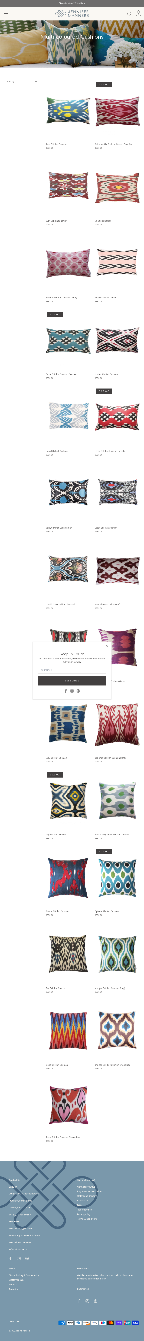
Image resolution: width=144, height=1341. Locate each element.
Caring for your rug (86, 1186)
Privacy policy (83, 1214)
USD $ (11, 1322)
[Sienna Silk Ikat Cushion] (68, 877)
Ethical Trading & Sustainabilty (24, 1275)
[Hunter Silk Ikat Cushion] (117, 340)
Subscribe (72, 680)
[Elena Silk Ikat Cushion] (68, 417)
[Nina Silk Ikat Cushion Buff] (117, 570)
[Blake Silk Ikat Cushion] (68, 1030)
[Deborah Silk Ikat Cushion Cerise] (117, 724)
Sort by (10, 81)
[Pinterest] (78, 690)
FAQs (79, 1205)
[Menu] (6, 13)
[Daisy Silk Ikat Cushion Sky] (68, 493)
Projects (13, 1284)
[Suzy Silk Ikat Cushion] (68, 187)
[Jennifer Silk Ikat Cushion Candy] (68, 263)
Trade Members (85, 1209)
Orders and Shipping (87, 1196)
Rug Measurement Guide (89, 1191)
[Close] (107, 646)
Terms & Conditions (87, 1219)
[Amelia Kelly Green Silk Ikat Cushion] (117, 800)
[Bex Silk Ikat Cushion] (68, 954)
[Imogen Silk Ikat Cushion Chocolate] (117, 1030)
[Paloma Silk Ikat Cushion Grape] (117, 647)
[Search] (129, 14)
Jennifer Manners (22, 1331)
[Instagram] (72, 690)
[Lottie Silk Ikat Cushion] (117, 493)
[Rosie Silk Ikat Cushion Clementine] (68, 1105)
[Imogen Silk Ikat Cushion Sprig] (117, 954)
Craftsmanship (16, 1280)
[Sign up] (137, 1289)
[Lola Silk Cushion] (117, 187)
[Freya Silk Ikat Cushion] (117, 263)
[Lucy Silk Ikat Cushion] (68, 724)
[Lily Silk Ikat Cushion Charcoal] (68, 570)
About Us (13, 1289)
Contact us (82, 1200)
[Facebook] (65, 690)
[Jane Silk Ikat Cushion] (68, 110)
